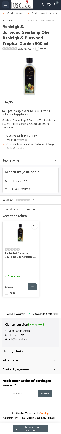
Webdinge (44, 413)
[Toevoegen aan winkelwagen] (32, 286)
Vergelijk (44, 48)
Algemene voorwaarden (14, 417)
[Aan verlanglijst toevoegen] (34, 226)
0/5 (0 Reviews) (25, 48)
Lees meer (8, 127)
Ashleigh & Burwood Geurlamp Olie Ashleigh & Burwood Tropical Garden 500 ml (20, 255)
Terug (9, 20)
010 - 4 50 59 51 (20, 181)
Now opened (36, 324)
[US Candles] (22, 4)
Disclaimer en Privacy (36, 417)
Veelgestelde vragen (19, 330)
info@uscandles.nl (21, 188)
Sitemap (52, 417)
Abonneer (45, 393)
